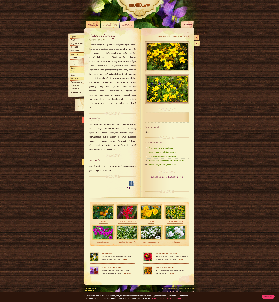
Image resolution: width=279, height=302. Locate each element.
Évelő (73, 40)
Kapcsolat (170, 291)
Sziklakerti (75, 51)
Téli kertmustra (107, 253)
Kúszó (73, 75)
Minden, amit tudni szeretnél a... (113, 267)
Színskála (127, 24)
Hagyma (77, 44)
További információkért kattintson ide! (166, 299)
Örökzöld (74, 47)
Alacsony (74, 54)
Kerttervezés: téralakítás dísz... (166, 267)
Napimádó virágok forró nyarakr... (167, 253)
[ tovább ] (125, 259)
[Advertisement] (106, 185)
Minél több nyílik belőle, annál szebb (162, 165)
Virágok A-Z (110, 24)
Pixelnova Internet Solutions (92, 289)
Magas (73, 61)
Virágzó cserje (76, 82)
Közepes (74, 58)
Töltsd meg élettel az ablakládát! (161, 148)
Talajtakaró (75, 85)
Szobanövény (76, 92)
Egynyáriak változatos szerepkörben (162, 156)
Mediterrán (75, 78)
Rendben (268, 297)
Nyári (73, 68)
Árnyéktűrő (75, 89)
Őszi (72, 71)
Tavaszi (74, 65)
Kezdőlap (93, 24)
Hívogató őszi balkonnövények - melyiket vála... (167, 160)
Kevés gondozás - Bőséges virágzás (162, 152)
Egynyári (74, 37)
